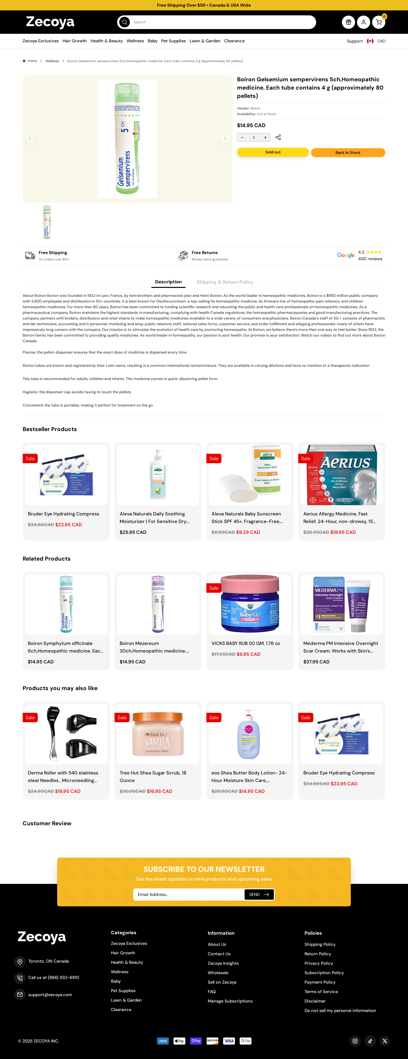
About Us (217, 944)
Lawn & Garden (205, 41)
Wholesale (218, 973)
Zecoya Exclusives (41, 41)
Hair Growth (75, 41)
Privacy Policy (319, 963)
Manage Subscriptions (230, 1001)
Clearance (234, 41)
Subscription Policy (324, 973)
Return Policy (318, 954)
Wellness (135, 41)
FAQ (212, 991)
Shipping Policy (320, 944)
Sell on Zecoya (222, 982)
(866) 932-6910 (63, 977)
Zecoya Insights (223, 963)
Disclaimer (315, 1001)
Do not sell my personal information (340, 1010)
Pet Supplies (173, 41)
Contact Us (219, 954)
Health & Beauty (107, 41)
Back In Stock (348, 152)
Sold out (273, 152)
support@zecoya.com (50, 995)
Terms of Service (321, 991)
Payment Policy (320, 982)
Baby (152, 41)
